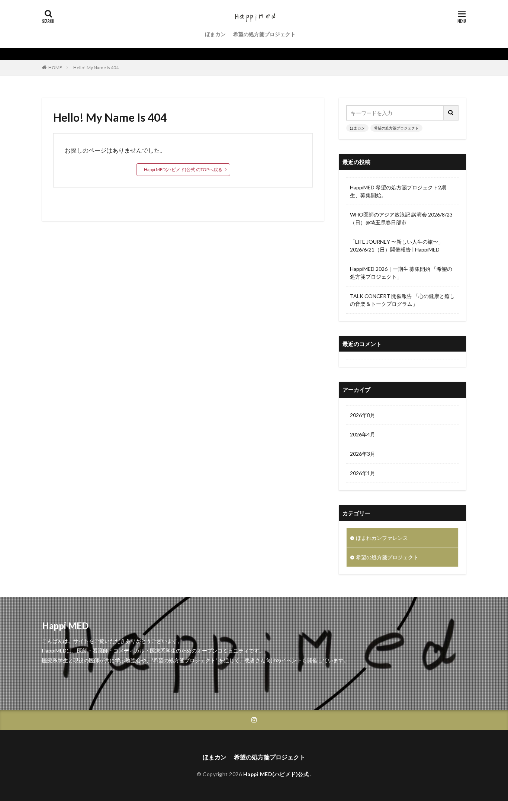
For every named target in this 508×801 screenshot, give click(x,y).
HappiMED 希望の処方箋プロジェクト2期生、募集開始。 (398, 191)
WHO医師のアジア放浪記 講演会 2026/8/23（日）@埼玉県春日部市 (401, 218)
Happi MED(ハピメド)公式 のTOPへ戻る (183, 169)
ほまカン (215, 34)
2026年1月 (362, 473)
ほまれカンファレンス (382, 538)
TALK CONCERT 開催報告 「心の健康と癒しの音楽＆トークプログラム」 (402, 300)
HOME (55, 67)
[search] (451, 113)
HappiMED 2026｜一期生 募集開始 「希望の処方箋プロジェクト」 (401, 273)
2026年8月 (362, 415)
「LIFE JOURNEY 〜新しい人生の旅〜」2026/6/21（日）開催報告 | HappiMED (396, 245)
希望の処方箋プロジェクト (264, 34)
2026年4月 (362, 434)
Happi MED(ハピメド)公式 (276, 774)
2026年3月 (362, 454)
